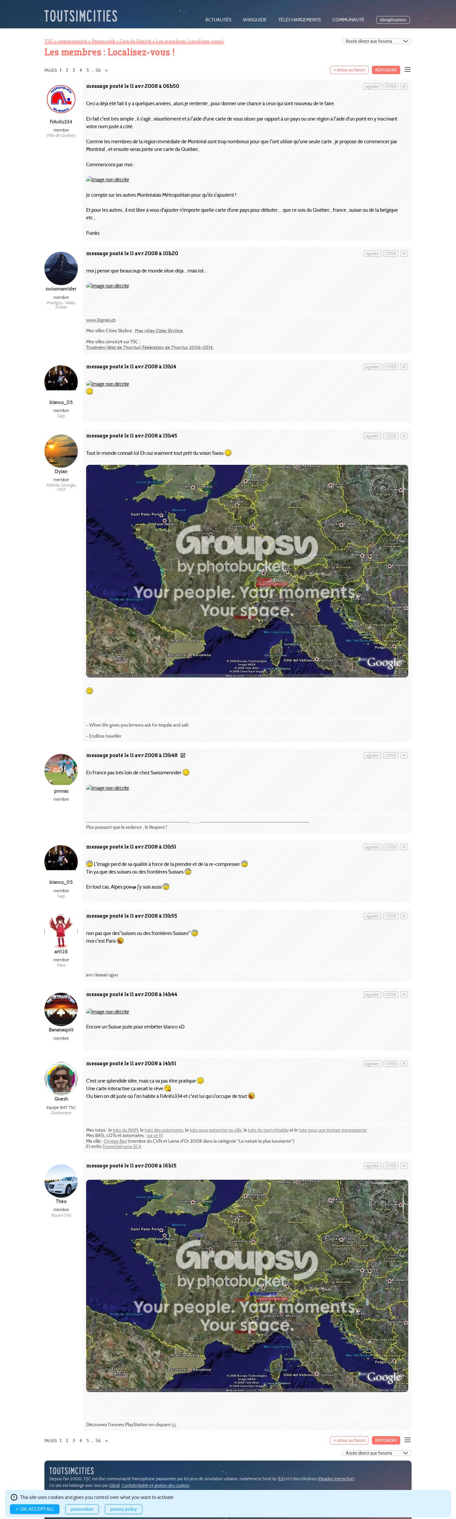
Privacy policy (123, 1509)
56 (98, 70)
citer (390, 86)
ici (174, 1425)
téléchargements (299, 20)
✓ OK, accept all (34, 1509)
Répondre (386, 70)
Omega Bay (115, 1141)
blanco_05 (61, 402)
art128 (61, 951)
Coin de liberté (135, 41)
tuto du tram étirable (268, 1130)
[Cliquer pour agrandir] (107, 179)
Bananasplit (61, 1029)
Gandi (114, 1485)
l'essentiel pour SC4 (122, 1146)
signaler (372, 86)
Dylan (61, 471)
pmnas (61, 791)
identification (393, 20)
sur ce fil (155, 1135)
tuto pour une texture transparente (333, 1130)
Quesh (61, 1099)
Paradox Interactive (336, 1478)
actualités (218, 20)
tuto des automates (164, 1130)
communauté (348, 20)
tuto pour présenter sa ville (216, 1130)
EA (281, 1478)
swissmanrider (61, 289)
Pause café (103, 41)
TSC (48, 41)
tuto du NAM (125, 1130)
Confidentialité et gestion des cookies (155, 1485)
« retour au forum (349, 70)
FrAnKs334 (61, 122)
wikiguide (255, 20)
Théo (61, 1201)
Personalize (82, 1509)
